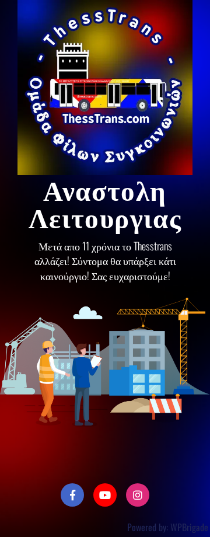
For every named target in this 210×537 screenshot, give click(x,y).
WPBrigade (189, 527)
